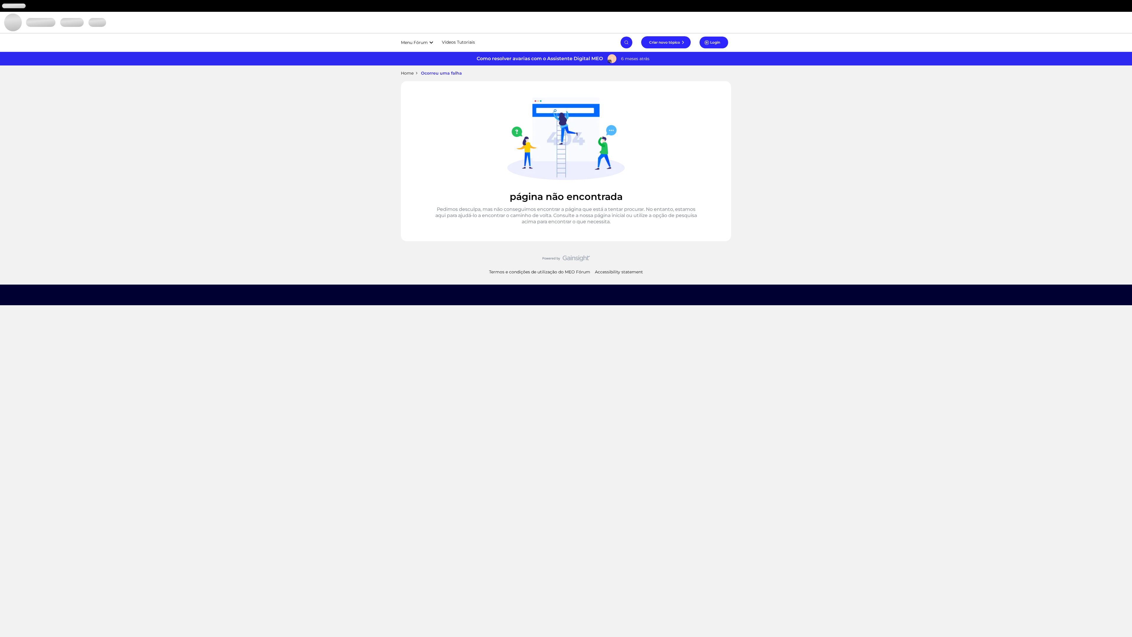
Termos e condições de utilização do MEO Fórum (539, 272)
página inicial (609, 215)
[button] (666, 42)
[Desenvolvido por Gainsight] (566, 259)
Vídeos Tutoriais (458, 42)
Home (407, 73)
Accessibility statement (619, 272)
